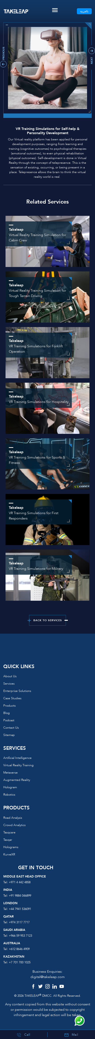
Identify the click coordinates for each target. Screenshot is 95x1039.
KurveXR (9, 854)
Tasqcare (9, 832)
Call (26, 1035)
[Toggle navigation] (55, 10)
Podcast (8, 720)
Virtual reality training (18, 765)
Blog (6, 713)
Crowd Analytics (14, 825)
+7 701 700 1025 (19, 962)
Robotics (9, 794)
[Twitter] (40, 986)
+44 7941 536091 (20, 909)
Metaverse (10, 772)
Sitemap (9, 735)
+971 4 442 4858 (19, 882)
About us (10, 676)
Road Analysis (12, 818)
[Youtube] (61, 986)
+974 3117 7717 (19, 922)
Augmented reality (16, 780)
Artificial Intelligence (17, 758)
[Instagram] (47, 986)
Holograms (10, 847)
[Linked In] (54, 986)
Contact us (11, 728)
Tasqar (7, 840)
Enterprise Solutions (17, 691)
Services (9, 683)
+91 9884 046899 (20, 895)
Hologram (10, 787)
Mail (74, 1035)
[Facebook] (33, 986)
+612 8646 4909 (19, 949)
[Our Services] (47, 408)
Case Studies (12, 698)
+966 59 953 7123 (20, 936)
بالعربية (84, 11)
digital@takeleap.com (47, 976)
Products (9, 705)
